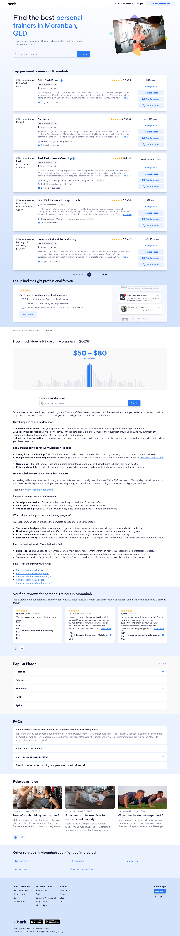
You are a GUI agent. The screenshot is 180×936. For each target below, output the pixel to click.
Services (17, 330)
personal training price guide (38, 489)
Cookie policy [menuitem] (41, 931)
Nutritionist (21, 860)
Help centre (41, 901)
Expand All (162, 663)
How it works (20, 894)
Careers (63, 894)
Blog (62, 897)
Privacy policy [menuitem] (56, 931)
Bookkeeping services (81, 869)
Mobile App (19, 901)
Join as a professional (160, 3)
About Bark (65, 890)
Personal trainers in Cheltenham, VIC (35, 582)
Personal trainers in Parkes (29, 570)
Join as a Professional (46, 897)
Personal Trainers (32, 330)
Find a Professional (23, 890)
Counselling (131, 860)
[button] (90, 93)
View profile (151, 86)
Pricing (39, 894)
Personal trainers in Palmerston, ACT (35, 576)
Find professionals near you (52, 398)
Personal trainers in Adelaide (31, 579)
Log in (140, 3)
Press (62, 901)
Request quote (151, 92)
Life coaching (77, 860)
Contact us (159, 891)
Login (16, 897)
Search (83, 54)
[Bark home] (10, 3)
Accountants (21, 869)
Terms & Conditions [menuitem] (23, 931)
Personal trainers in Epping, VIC (32, 573)
